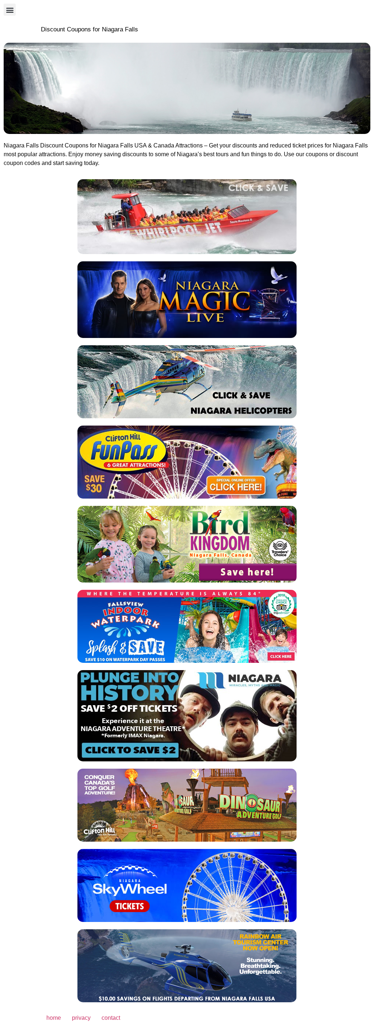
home (53, 1018)
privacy (81, 1018)
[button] (10, 10)
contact (111, 1018)
